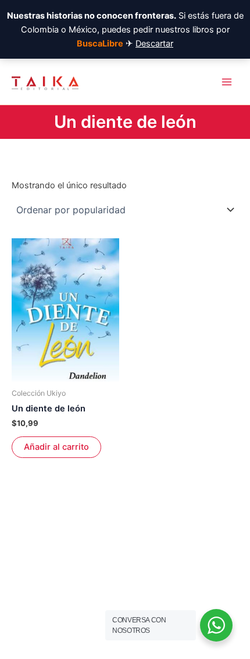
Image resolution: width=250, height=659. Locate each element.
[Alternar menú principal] (226, 81)
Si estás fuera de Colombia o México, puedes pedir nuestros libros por (125, 29)
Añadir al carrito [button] (56, 447)
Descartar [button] (154, 43)
